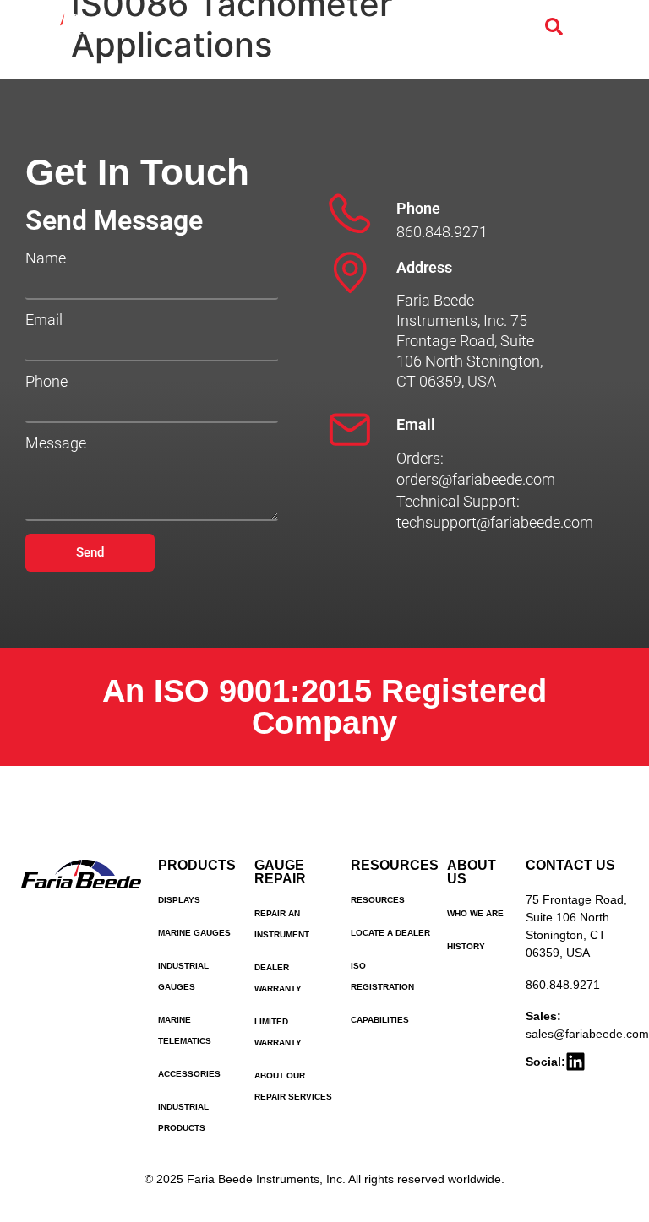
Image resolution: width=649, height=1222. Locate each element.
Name (45, 258)
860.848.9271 (563, 984)
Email (44, 320)
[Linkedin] (575, 1061)
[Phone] (350, 214)
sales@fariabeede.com (587, 1033)
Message (55, 443)
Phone (46, 381)
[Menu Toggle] (589, 27)
